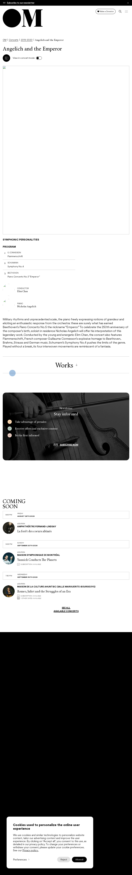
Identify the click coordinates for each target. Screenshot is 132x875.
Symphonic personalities (21, 239)
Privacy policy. (30, 850)
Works (64, 364)
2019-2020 (27, 40)
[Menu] (126, 11)
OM (4, 40)
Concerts (13, 40)
